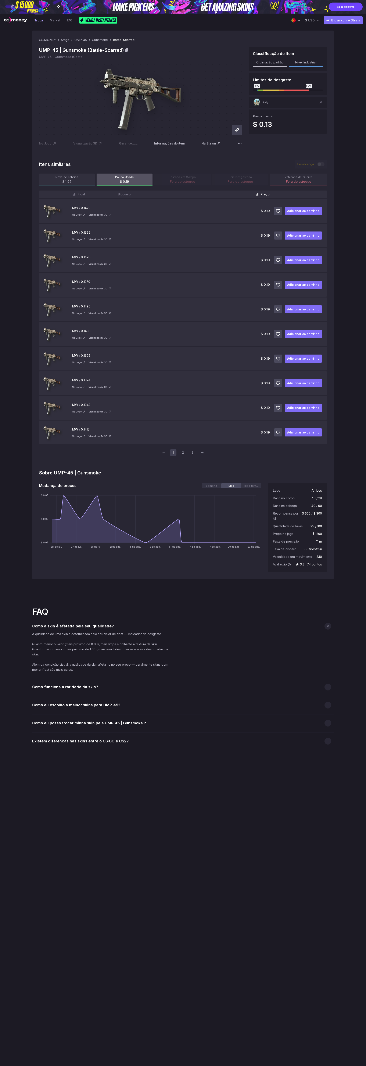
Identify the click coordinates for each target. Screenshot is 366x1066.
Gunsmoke (100, 40)
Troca (38, 20)
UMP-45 (80, 40)
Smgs (65, 40)
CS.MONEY (47, 40)
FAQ (69, 20)
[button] (288, 102)
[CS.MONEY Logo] (15, 20)
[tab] (211, 485)
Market (55, 20)
